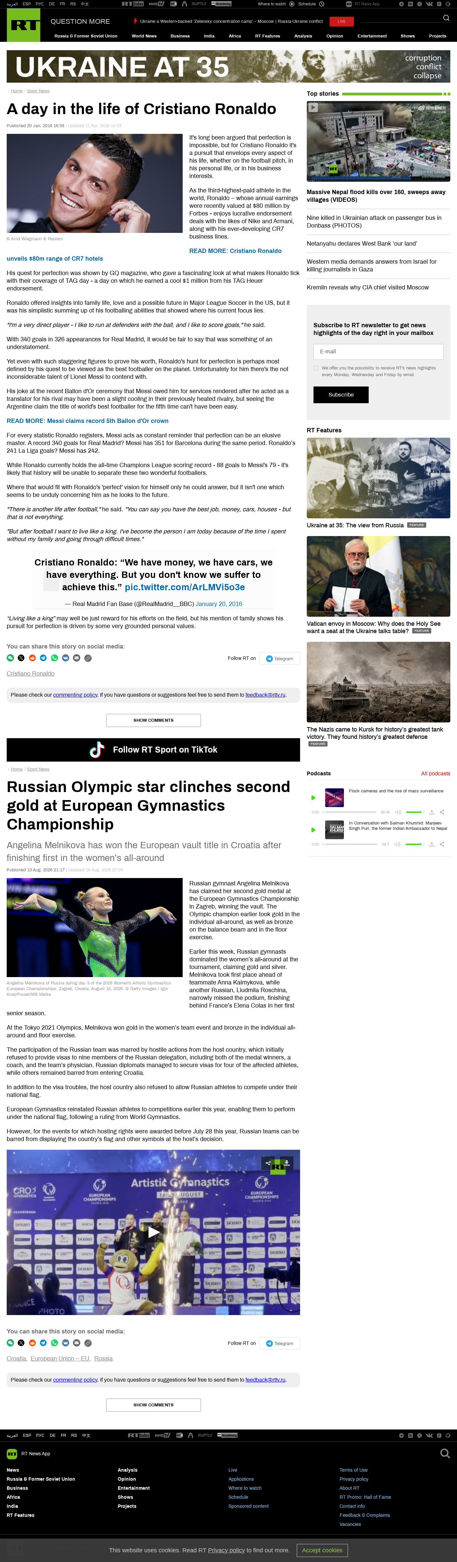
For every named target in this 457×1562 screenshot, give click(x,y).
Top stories (323, 93)
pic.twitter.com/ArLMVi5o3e (185, 587)
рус (40, 1435)
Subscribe (341, 395)
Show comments (153, 720)
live (342, 21)
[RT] (133, 4)
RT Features (267, 36)
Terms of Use (354, 1470)
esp (27, 1435)
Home (16, 91)
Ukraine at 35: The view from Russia (356, 525)
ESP (27, 4)
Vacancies (350, 1524)
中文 (85, 4)
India (209, 36)
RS (73, 4)
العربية (12, 4)
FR (62, 4)
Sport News (38, 91)
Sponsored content (249, 1506)
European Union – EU (60, 1358)
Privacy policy (354, 1479)
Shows (408, 36)
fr (63, 1435)
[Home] (23, 25)
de (53, 1435)
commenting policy (75, 695)
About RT (350, 1488)
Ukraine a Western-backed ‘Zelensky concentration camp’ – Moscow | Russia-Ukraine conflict (231, 21)
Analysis (303, 36)
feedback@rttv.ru (265, 695)
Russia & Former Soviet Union (86, 36)
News (13, 1470)
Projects (437, 36)
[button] (154, 1232)
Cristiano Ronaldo (31, 673)
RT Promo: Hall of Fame (365, 1497)
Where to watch (245, 1488)
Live (233, 1470)
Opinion (335, 36)
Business (180, 36)
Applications (241, 1479)
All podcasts (435, 773)
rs (74, 1435)
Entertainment (372, 36)
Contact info (352, 1506)
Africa (235, 36)
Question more (80, 21)
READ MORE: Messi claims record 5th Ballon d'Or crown (88, 421)
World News (144, 36)
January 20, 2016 (219, 604)
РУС (40, 4)
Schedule (238, 1497)
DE (52, 4)
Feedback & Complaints (365, 1515)
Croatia (16, 1358)
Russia (103, 1358)
